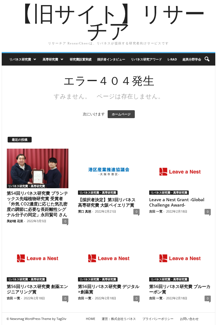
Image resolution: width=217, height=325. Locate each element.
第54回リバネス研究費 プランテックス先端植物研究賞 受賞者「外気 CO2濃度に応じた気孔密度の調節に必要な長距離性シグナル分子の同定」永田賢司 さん (37, 203)
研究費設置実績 (81, 59)
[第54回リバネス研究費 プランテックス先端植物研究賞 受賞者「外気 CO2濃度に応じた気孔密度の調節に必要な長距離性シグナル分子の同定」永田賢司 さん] (37, 168)
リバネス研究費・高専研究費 (26, 186)
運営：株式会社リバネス (119, 319)
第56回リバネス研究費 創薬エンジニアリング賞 (37, 288)
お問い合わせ (189, 319)
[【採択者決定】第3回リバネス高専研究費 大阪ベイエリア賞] (109, 172)
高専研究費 (50, 59)
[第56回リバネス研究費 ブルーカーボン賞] (180, 258)
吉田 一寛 (155, 211)
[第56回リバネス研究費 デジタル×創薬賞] (109, 258)
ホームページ (121, 114)
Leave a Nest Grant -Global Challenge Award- (176, 202)
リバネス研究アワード (146, 59)
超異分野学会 (192, 59)
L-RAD (172, 59)
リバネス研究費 (20, 59)
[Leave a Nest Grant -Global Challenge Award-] (180, 172)
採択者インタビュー (111, 59)
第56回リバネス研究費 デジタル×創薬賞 (108, 288)
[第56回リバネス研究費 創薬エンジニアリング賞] (37, 258)
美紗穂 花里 (15, 221)
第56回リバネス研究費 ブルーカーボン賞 (180, 288)
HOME (90, 319)
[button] (207, 59)
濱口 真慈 (84, 211)
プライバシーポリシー (157, 319)
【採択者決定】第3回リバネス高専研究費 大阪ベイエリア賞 (107, 202)
